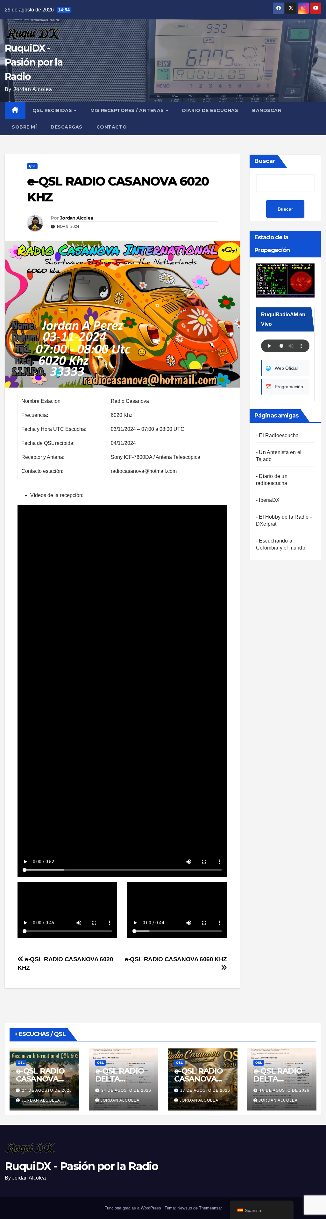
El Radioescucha (279, 435)
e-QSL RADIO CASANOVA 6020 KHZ (40, 1078)
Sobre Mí (24, 127)
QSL (32, 166)
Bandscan (266, 110)
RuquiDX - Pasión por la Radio (33, 62)
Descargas (66, 127)
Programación (284, 386)
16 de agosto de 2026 (284, 1090)
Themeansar (210, 1208)
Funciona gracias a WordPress (133, 1208)
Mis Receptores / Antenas (128, 110)
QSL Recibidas (53, 110)
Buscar (264, 161)
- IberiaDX (268, 500)
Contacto (111, 127)
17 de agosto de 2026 (205, 1090)
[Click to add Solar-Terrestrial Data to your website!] (285, 280)
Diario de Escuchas (210, 110)
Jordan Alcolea (76, 218)
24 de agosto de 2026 (47, 1090)
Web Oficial (282, 368)
